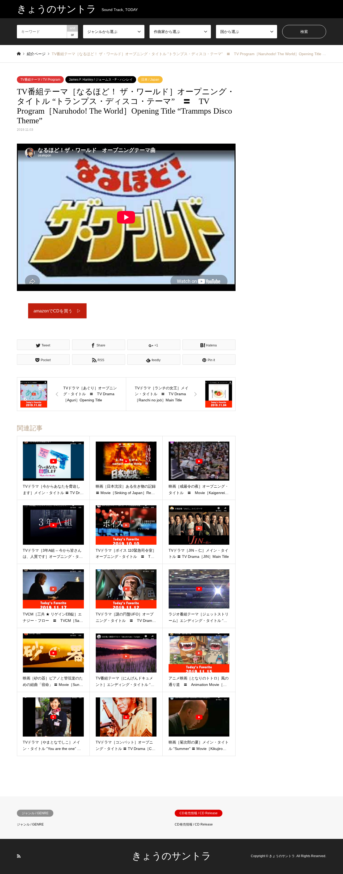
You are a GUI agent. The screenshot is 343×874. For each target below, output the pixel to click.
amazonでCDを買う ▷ (57, 311)
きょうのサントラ (171, 856)
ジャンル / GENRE (30, 824)
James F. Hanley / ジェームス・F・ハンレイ (101, 79)
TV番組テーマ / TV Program (40, 79)
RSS (19, 856)
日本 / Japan (150, 79)
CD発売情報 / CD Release (194, 824)
